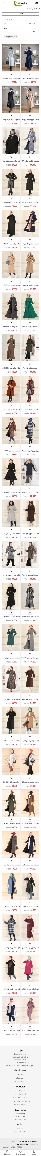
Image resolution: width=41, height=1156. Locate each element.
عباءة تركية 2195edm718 (11, 327)
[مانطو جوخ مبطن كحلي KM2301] (30, 58)
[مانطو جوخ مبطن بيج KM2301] (30, 99)
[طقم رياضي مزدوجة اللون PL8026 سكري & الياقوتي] (11, 1010)
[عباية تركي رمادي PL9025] (30, 637)
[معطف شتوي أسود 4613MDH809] (30, 182)
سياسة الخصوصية (20, 1098)
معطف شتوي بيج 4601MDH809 (27, 285)
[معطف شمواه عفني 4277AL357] (11, 803)
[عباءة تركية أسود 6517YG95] (11, 223)
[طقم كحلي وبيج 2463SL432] (30, 472)
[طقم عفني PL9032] (30, 347)
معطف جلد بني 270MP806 (10, 451)
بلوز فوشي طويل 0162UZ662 (29, 989)
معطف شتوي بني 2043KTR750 (27, 534)
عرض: (5, 28)
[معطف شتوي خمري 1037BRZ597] (30, 389)
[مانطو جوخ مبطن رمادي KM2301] (11, 58)
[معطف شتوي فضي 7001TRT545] (11, 513)
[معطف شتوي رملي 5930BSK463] (11, 389)
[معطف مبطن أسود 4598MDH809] (11, 720)
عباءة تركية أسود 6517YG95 (10, 244)
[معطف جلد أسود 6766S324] (30, 886)
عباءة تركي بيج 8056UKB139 (10, 368)
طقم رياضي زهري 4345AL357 (28, 1030)
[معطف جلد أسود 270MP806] (11, 182)
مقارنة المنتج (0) (11, 36)
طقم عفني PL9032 (30, 368)
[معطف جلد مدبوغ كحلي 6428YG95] (30, 844)
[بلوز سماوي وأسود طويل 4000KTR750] (11, 927)
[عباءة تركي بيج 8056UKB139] (11, 347)
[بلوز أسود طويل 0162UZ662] (11, 969)
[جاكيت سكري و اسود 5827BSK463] (30, 762)
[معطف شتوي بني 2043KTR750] (30, 513)
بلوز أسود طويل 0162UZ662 (10, 989)
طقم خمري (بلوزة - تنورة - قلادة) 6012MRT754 (22, 948)
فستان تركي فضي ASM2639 (29, 616)
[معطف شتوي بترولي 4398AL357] (11, 637)
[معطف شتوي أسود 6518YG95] (11, 596)
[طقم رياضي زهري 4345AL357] (30, 1010)
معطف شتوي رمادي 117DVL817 (28, 161)
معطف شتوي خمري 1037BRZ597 (27, 409)
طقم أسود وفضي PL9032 (11, 575)
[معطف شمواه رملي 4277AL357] (30, 803)
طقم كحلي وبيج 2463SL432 (29, 492)
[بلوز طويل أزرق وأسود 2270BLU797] (30, 430)
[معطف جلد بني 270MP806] (11, 430)
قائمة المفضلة (20, 1132)
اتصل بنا (20, 1074)
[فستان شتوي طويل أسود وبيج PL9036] (11, 679)
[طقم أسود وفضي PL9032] (11, 555)
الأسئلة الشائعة (20, 1094)
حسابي (20, 1128)
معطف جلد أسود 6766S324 (29, 906)
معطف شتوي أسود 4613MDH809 (27, 202)
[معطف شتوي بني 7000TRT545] (30, 679)
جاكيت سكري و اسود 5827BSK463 (27, 782)
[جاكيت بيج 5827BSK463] (11, 762)
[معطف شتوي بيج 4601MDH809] (30, 265)
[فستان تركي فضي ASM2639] (30, 596)
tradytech (33, 1144)
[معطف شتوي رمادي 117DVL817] (30, 140)
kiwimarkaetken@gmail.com (17, 1065)
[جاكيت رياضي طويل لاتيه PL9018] (30, 720)
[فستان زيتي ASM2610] (30, 306)
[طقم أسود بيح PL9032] (30, 555)
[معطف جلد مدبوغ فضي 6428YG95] (11, 844)
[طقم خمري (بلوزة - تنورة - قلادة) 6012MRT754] (30, 927)
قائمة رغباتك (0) (21, 1154)
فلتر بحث (19, 13)
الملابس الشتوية (32, 9)
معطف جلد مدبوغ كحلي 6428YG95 (26, 865)
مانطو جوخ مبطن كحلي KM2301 (27, 78)
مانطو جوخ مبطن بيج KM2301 (28, 119)
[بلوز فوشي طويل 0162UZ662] (30, 969)
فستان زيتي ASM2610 (29, 327)
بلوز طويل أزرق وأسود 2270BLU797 (27, 451)
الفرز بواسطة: (8, 20)
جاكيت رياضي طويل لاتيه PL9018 (28, 741)
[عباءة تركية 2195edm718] (11, 306)
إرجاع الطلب (19, 1078)
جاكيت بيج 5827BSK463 (11, 782)
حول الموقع (20, 1091)
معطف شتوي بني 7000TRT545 (27, 699)
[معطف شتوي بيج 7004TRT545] (11, 265)
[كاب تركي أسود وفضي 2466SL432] (11, 140)
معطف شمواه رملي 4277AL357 (27, 823)
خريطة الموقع (20, 1081)
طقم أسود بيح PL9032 (30, 575)
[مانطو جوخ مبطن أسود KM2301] (11, 99)
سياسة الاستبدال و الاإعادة (20, 1101)
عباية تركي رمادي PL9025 (30, 658)
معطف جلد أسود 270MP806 (10, 202)
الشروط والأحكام (20, 1105)
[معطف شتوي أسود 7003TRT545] (11, 472)
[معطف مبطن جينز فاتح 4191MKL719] (11, 886)
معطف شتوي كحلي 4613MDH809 (26, 244)
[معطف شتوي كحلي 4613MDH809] (30, 223)
